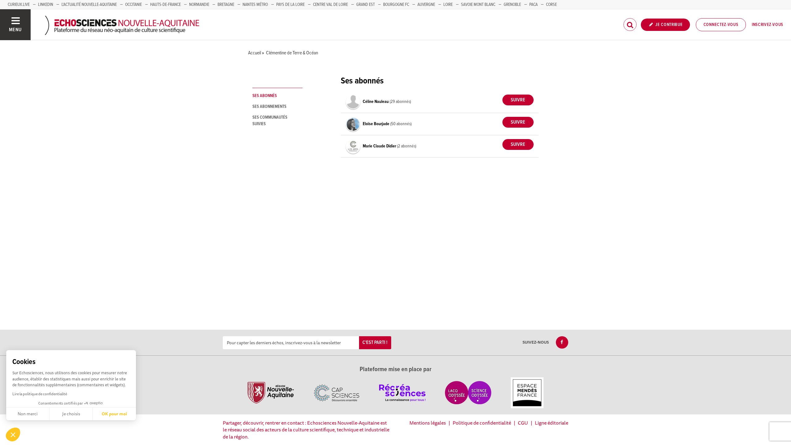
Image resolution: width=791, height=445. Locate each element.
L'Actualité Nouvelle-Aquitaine (89, 4)
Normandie (199, 4)
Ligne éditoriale (551, 423)
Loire (448, 4)
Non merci (28, 413)
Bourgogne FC (396, 4)
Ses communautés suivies (269, 121)
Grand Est (365, 4)
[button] (13, 434)
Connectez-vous (721, 25)
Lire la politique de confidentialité (39, 394)
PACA (533, 4)
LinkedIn (45, 4)
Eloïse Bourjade (376, 124)
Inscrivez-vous (767, 25)
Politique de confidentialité (482, 423)
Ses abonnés (264, 96)
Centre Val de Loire (330, 4)
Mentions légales (427, 423)
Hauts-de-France (165, 4)
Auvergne (426, 4)
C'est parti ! (374, 342)
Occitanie (133, 4)
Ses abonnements (269, 106)
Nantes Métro (255, 4)
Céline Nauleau (376, 101)
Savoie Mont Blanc (478, 4)
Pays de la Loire (290, 4)
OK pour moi (114, 413)
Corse (551, 4)
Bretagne (226, 4)
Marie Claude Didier (380, 146)
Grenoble (512, 4)
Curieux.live (19, 4)
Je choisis (71, 413)
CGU (523, 423)
